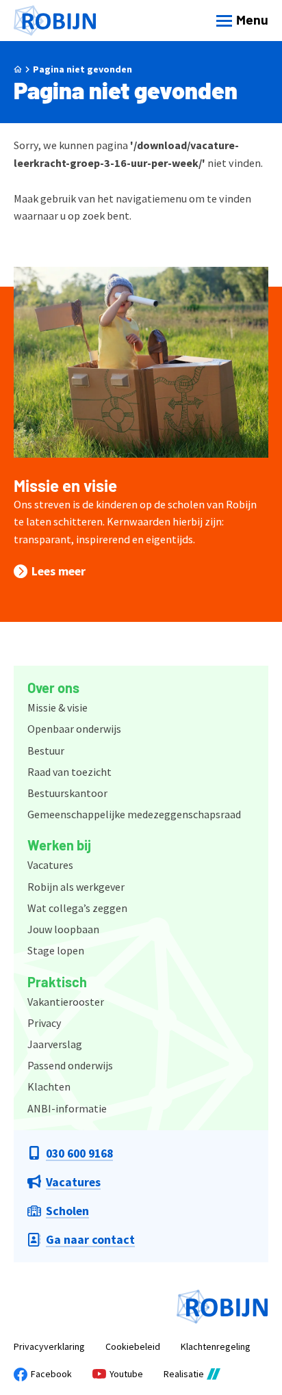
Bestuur (45, 750)
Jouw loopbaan (63, 929)
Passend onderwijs (70, 1065)
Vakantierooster (65, 1001)
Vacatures (50, 865)
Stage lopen (55, 950)
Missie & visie (57, 707)
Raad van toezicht (69, 772)
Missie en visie (65, 485)
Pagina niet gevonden (82, 69)
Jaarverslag (54, 1044)
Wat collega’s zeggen (77, 908)
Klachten (48, 1086)
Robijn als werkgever (76, 887)
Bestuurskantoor (67, 793)
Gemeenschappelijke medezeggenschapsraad (134, 814)
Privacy (44, 1023)
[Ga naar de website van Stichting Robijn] (222, 1307)
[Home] (55, 20)
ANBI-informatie (67, 1108)
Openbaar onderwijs (74, 728)
